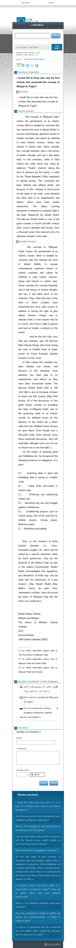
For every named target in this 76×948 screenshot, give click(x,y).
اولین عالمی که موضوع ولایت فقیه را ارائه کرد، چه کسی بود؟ (40, 688)
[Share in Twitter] (32, 65)
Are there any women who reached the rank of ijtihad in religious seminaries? (37, 818)
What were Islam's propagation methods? (36, 850)
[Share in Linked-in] (23, 65)
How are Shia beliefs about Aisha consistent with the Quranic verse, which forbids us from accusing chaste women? (37, 840)
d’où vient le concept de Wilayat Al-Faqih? (39, 699)
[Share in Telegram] (27, 65)
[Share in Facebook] (36, 65)
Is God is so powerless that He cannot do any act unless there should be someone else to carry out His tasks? (37, 931)
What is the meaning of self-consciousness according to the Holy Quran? (37, 828)
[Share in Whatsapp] (18, 65)
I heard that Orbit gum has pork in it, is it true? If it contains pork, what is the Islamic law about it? (37, 806)
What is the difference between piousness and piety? (37, 905)
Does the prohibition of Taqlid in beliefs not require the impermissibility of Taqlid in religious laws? (37, 917)
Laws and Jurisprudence (34, 59)
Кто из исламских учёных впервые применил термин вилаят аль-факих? (36, 712)
